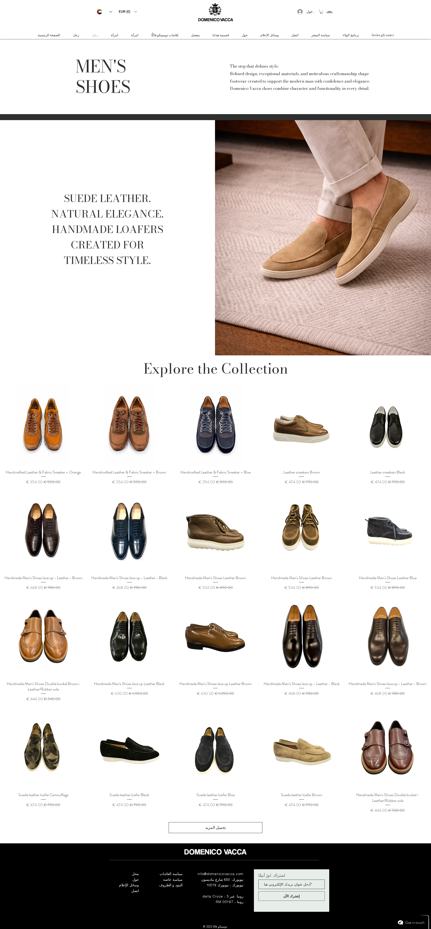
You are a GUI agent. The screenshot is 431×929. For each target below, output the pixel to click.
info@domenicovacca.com (220, 874)
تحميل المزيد (215, 827)
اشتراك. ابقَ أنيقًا (271, 875)
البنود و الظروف (171, 885)
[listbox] (127, 11)
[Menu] (329, 7)
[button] (127, 11)
